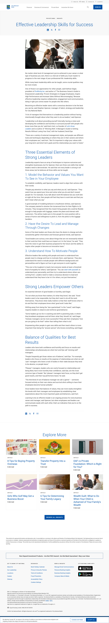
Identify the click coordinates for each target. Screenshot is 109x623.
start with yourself (71, 269)
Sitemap (9, 579)
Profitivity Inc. (40, 91)
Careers (9, 576)
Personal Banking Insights (62, 570)
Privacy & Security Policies (39, 570)
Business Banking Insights (62, 573)
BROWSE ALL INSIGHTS (54, 517)
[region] (54, 620)
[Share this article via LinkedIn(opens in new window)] (48, 30)
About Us (10, 567)
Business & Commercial (41, 7)
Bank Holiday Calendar (38, 567)
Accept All (91, 620)
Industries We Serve (67, 7)
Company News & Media (61, 576)
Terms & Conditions (37, 573)
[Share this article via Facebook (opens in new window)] (55, 30)
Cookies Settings (36, 582)
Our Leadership (11, 570)
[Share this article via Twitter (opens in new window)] (52, 30)
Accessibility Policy (36, 579)
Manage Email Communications (64, 567)
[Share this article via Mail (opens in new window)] (59, 30)
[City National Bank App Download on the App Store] (85, 570)
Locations (10, 573)
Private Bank (55, 7)
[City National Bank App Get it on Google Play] (85, 576)
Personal (29, 7)
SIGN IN (98, 7)
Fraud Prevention (36, 576)
